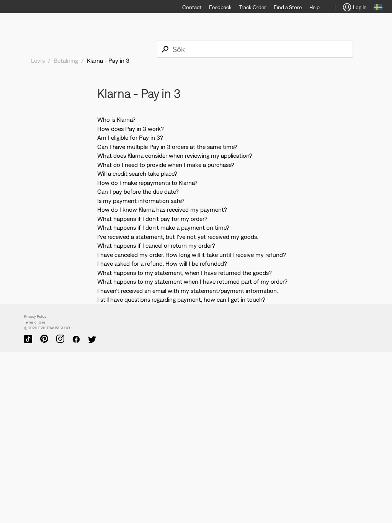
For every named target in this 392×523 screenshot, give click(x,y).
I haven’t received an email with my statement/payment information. (187, 290)
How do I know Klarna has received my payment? (162, 209)
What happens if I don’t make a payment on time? (163, 227)
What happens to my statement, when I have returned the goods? (184, 272)
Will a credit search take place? (137, 173)
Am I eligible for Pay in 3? (130, 137)
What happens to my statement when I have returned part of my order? (192, 281)
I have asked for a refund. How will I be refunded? (162, 263)
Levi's (38, 60)
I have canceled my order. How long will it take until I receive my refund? (191, 254)
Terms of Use (34, 322)
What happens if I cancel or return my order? (156, 245)
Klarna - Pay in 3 (108, 60)
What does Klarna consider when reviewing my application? (174, 155)
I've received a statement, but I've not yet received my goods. (177, 236)
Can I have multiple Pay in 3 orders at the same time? (167, 146)
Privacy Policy (35, 316)
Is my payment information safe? (141, 200)
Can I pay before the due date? (138, 191)
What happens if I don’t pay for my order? (152, 218)
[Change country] (378, 8)
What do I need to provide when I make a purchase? (165, 164)
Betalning (66, 60)
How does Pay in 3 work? (130, 128)
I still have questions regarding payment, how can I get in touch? (181, 299)
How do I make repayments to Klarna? (147, 182)
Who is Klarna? (116, 119)
